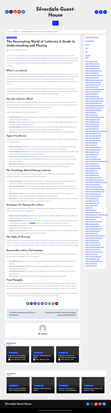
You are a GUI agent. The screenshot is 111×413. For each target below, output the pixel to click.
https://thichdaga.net (92, 77)
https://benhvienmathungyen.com (95, 182)
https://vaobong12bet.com (93, 103)
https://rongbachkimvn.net (93, 75)
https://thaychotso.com (92, 166)
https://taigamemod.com (93, 231)
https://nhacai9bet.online (93, 159)
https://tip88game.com (92, 122)
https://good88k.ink (91, 143)
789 (86, 48)
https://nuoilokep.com (92, 163)
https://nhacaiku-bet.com (93, 133)
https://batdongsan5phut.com (94, 180)
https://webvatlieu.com (92, 259)
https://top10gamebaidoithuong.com (96, 161)
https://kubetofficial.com (92, 150)
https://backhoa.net (91, 170)
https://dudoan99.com (92, 129)
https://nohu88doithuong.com (94, 89)
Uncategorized (11, 37)
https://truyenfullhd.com (93, 249)
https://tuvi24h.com (91, 254)
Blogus (60, 410)
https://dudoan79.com (92, 124)
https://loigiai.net (90, 219)
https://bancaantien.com (93, 85)
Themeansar (68, 410)
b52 (86, 52)
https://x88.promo (90, 112)
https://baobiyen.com (91, 173)
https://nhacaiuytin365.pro (93, 110)
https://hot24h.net (91, 210)
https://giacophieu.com (92, 203)
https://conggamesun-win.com (94, 117)
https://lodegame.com (92, 154)
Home (55, 23)
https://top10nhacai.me (92, 68)
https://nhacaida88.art (92, 126)
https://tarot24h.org (91, 233)
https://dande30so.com (92, 119)
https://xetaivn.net (91, 266)
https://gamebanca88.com (93, 136)
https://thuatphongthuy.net (94, 238)
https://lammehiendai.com (93, 217)
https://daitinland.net (91, 198)
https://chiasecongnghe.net (93, 187)
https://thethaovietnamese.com (95, 235)
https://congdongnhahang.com (94, 191)
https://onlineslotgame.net (93, 71)
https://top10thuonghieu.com (94, 247)
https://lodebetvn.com (92, 152)
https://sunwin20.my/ (92, 37)
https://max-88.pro (91, 156)
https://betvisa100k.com (92, 184)
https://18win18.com (91, 61)
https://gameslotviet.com (93, 140)
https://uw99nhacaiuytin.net (94, 108)
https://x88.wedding (91, 94)
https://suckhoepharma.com (93, 229)
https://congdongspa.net (93, 194)
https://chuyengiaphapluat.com (95, 189)
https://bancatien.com (92, 96)
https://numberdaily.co (92, 224)
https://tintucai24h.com (92, 242)
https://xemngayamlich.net (93, 261)
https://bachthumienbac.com (94, 98)
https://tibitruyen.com (92, 240)
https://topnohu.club (91, 87)
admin (13, 50)
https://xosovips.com (91, 115)
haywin (87, 44)
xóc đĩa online (89, 41)
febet (87, 58)
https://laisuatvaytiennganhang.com (96, 215)
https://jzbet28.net (91, 145)
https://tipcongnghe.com (93, 245)
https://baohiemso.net (92, 175)
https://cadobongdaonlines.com (95, 105)
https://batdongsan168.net (93, 177)
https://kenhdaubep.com (92, 212)
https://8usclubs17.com (92, 66)
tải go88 (87, 55)
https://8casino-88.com (92, 64)
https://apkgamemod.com (93, 168)
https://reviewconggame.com (94, 80)
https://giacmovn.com (92, 201)
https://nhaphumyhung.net (93, 221)
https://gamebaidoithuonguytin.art (96, 131)
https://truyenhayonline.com (94, 252)
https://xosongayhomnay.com (94, 101)
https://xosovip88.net (92, 73)
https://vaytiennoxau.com (93, 256)
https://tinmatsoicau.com (93, 82)
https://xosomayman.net (92, 91)
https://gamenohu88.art (92, 138)
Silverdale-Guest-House (18, 404)
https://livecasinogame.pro (93, 147)
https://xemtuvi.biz (91, 263)
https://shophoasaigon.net (93, 226)
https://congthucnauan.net (93, 196)
